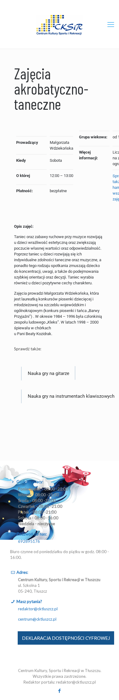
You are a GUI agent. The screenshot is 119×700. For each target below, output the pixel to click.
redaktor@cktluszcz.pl (38, 608)
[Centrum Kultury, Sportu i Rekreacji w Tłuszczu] (59, 24)
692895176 (29, 541)
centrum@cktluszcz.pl (37, 619)
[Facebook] (59, 690)
